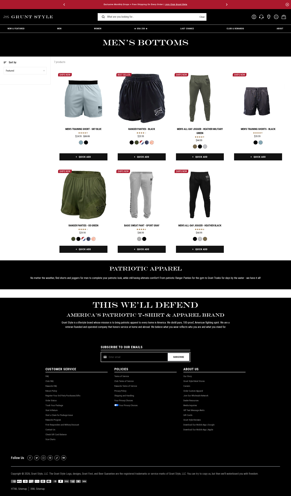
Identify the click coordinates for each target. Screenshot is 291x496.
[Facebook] (30, 457)
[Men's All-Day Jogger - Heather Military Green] (200, 98)
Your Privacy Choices (123, 400)
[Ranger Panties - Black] (142, 98)
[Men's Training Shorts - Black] (86, 142)
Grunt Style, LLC (39, 473)
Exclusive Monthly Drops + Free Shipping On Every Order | (145, 4)
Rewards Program (53, 420)
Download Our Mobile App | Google (198, 424)
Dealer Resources (191, 400)
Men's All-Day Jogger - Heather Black (199, 225)
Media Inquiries (190, 405)
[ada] (254, 17)
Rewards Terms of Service (125, 386)
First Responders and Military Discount (62, 424)
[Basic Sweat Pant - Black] (144, 239)
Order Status (51, 400)
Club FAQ (49, 381)
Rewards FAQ (51, 386)
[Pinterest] (50, 457)
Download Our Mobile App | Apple (198, 429)
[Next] (226, 4)
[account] (276, 17)
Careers (186, 386)
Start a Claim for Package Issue (59, 415)
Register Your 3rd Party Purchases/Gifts (62, 395)
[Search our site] (103, 16)
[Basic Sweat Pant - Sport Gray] (142, 195)
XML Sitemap (37, 488)
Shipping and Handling (124, 395)
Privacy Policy (120, 391)
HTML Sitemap (19, 488)
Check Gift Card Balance (56, 434)
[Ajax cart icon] (284, 17)
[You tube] (63, 457)
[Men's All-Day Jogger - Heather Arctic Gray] (205, 146)
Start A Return (51, 410)
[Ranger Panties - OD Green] (137, 142)
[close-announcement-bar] (287, 5)
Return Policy (51, 391)
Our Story (187, 376)
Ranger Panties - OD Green (83, 225)
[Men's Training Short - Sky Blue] (83, 98)
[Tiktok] (56, 457)
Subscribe (178, 357)
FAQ (47, 376)
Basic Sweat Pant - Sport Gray (141, 225)
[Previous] (64, 4)
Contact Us (50, 429)
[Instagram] (43, 457)
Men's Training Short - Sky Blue (83, 129)
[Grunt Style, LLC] (28, 16)
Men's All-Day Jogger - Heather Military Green (200, 131)
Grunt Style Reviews (192, 420)
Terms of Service (121, 376)
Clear (202, 17)
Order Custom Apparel (193, 391)
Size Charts (50, 439)
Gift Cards (187, 415)
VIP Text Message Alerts (193, 410)
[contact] (261, 17)
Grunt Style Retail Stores (194, 381)
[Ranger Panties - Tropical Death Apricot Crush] (152, 142)
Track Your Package (54, 405)
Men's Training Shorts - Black (258, 129)
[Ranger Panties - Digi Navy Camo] (147, 142)
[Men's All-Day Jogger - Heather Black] (200, 146)
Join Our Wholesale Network (195, 395)
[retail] (268, 17)
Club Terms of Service (124, 381)
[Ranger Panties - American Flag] (142, 142)
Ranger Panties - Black (141, 129)
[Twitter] (36, 457)
